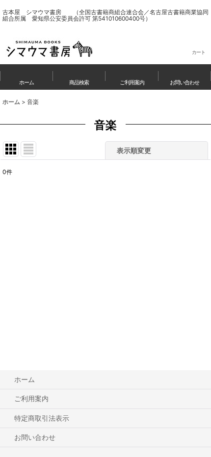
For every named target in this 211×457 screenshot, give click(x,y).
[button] (79, 77)
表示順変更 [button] (134, 150)
